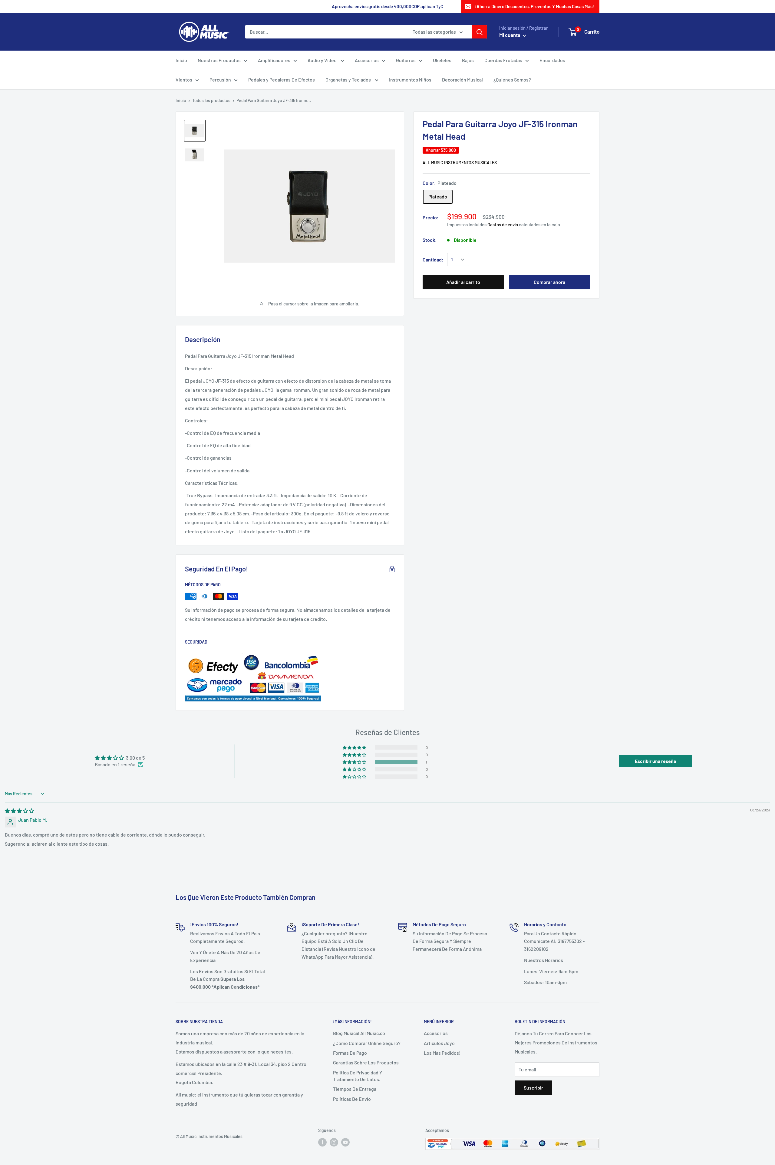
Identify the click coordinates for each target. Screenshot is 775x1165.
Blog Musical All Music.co (359, 1033)
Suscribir (533, 1087)
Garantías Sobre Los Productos (366, 1062)
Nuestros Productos (219, 60)
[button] (355, 762)
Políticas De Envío (352, 1099)
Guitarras (406, 60)
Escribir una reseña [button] (655, 761)
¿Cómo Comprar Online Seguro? (367, 1043)
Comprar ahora (549, 282)
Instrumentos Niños (410, 79)
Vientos (184, 79)
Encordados (552, 60)
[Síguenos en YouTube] (345, 1142)
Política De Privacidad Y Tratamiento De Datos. (357, 1076)
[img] (19, 811)
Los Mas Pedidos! (442, 1053)
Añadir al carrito (463, 282)
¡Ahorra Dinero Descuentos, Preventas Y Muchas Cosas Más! (534, 6)
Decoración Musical (462, 79)
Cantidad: (433, 259)
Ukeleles (442, 60)
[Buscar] (479, 31)
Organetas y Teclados (348, 79)
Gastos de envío (502, 224)
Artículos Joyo (439, 1043)
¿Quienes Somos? (512, 79)
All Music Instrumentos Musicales (460, 162)
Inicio (181, 60)
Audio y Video (323, 60)
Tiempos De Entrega (354, 1089)
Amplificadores (274, 60)
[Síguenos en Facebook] (322, 1142)
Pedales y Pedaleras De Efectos (281, 79)
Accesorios (367, 60)
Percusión (220, 79)
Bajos (468, 60)
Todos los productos (211, 100)
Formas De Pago (350, 1053)
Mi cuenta (510, 35)
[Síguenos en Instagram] (334, 1142)
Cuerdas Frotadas (503, 60)
